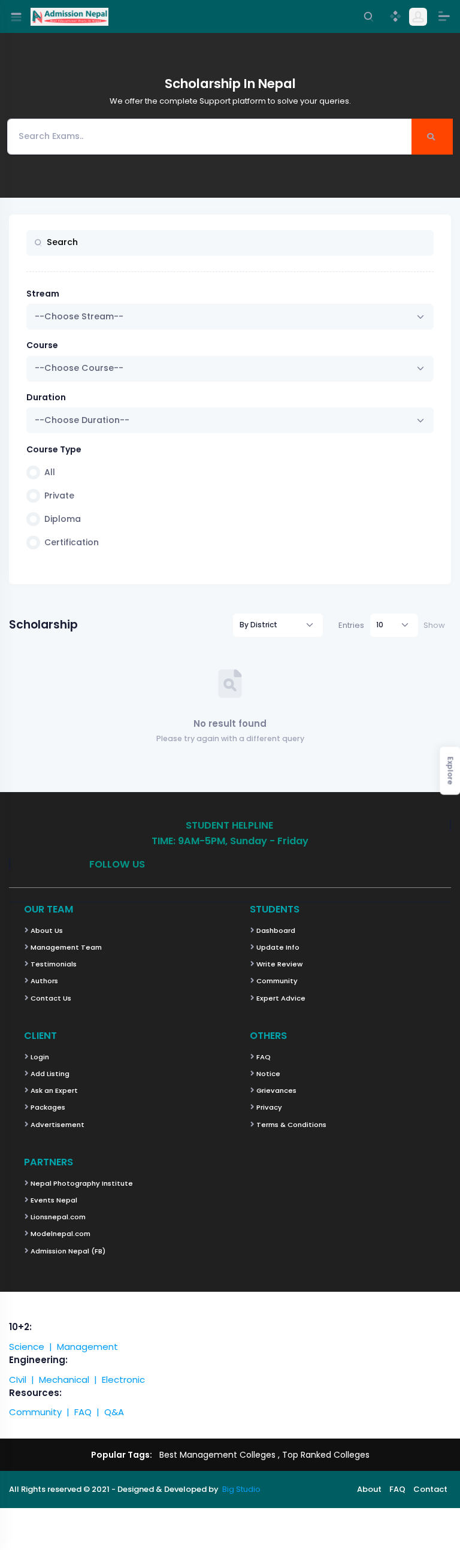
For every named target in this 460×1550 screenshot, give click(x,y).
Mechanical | (70, 1379)
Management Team (65, 947)
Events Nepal (53, 1200)
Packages (47, 1107)
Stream (42, 294)
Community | (41, 1412)
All (49, 472)
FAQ (263, 1057)
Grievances (275, 1090)
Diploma (62, 519)
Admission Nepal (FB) (67, 1251)
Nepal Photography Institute (81, 1183)
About (369, 1489)
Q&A (114, 1412)
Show (434, 625)
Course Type (53, 449)
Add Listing (49, 1073)
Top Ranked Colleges (326, 1455)
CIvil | (24, 1379)
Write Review (278, 964)
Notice (267, 1073)
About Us (46, 930)
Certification (71, 542)
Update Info (277, 947)
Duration (46, 397)
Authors (43, 981)
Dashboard (275, 930)
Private (59, 495)
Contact (430, 1489)
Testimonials (53, 964)
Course (42, 345)
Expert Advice (280, 998)
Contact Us (50, 998)
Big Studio (241, 1489)
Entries (351, 625)
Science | (33, 1346)
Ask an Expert (53, 1090)
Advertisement (56, 1124)
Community (276, 981)
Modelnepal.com (59, 1233)
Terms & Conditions (290, 1124)
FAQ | (89, 1412)
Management (87, 1346)
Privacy (268, 1107)
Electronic (123, 1379)
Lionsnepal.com (57, 1217)
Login (39, 1057)
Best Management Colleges (217, 1455)
